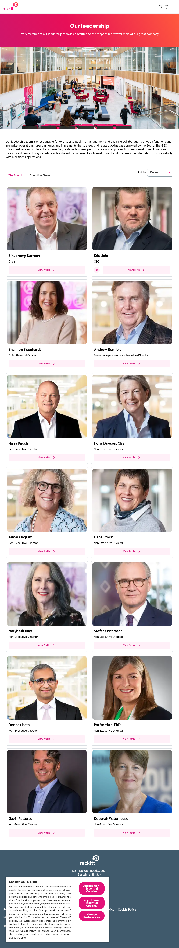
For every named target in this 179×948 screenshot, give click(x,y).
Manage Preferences (91, 916)
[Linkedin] (97, 270)
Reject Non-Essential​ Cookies (92, 902)
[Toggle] (173, 7)
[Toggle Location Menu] (166, 7)
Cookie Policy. (28, 930)
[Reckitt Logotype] (10, 6)
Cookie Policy (127, 909)
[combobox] (150, 172)
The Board (14, 175)
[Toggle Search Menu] (160, 7)
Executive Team (40, 175)
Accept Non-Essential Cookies (91, 888)
